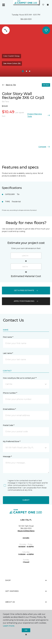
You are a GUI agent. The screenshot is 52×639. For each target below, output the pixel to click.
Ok (26, 630)
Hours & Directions (26, 531)
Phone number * (10, 393)
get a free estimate (24, 290)
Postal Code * (8, 425)
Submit (26, 500)
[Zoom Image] (6, 30)
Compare (42, 147)
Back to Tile (11, 85)
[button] (38, 5)
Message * (7, 456)
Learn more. (9, 626)
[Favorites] (43, 5)
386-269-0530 (26, 19)
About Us (10, 602)
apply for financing (24, 301)
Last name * (8, 353)
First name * (8, 337)
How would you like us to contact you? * (20, 378)
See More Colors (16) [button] (11, 63)
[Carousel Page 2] (26, 71)
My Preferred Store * (11, 441)
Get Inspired (12, 591)
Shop (8, 580)
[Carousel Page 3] (29, 71)
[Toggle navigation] (3, 4)
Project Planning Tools (34, 115)
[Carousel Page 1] (23, 71)
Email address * (9, 409)
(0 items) (48, 5)
